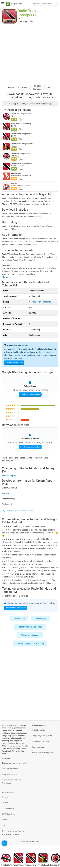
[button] (30, 498)
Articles (5, 820)
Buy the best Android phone (42, 753)
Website (5, 493)
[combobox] (43, 4)
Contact (5, 797)
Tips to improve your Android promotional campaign (13, 832)
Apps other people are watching (30, 643)
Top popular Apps (38, 747)
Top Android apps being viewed (14, 763)
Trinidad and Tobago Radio (21, 134)
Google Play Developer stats (42, 736)
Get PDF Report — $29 (14, 362)
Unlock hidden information (30, 394)
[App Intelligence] (4, 843)
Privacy (5, 803)
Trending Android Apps (40, 742)
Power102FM (16, 174)
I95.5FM (14, 183)
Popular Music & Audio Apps (30, 627)
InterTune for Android (10, 769)
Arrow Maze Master (9, 774)
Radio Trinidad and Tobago (21, 124)
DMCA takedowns (9, 814)
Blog (3, 825)
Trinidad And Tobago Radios (22, 144)
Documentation (8, 808)
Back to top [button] (54, 845)
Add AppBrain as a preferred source (19, 511)
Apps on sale (19, 618)
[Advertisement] (30, 54)
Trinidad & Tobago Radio (20, 154)
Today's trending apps (30, 635)
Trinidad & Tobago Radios (21, 114)
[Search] (55, 4)
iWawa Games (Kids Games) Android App (13, 781)
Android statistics (39, 730)
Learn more (17, 358)
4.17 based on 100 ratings (40, 302)
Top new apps (40, 618)
